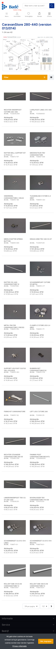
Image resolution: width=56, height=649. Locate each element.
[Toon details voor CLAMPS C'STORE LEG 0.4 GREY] (41, 312)
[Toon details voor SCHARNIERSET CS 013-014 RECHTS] (41, 527)
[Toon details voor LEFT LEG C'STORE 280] (41, 398)
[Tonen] (51, 77)
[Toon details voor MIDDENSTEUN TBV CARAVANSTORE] (41, 139)
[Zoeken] (51, 5)
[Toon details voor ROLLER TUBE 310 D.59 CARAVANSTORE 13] (15, 570)
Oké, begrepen (45, 641)
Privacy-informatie (20, 646)
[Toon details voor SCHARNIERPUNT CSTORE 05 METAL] (41, 269)
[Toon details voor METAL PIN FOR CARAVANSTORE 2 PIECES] (15, 312)
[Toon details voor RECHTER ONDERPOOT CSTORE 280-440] (15, 96)
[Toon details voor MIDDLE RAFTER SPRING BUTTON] (15, 226)
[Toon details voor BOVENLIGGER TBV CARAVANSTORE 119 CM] (41, 484)
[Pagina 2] (51, 606)
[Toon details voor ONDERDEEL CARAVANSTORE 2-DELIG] (15, 183)
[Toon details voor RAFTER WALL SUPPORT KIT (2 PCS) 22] (15, 139)
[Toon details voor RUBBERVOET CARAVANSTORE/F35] (41, 355)
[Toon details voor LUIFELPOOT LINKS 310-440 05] (41, 96)
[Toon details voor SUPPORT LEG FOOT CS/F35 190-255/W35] (15, 355)
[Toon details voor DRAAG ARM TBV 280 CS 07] (41, 226)
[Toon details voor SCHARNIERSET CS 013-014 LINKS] (15, 527)
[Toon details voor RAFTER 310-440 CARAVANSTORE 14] (15, 269)
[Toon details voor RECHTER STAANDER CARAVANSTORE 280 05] (15, 441)
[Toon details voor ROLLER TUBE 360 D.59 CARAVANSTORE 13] (41, 570)
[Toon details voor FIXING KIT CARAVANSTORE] (15, 398)
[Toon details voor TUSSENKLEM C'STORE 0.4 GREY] (41, 183)
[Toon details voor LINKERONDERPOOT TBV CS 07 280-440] (15, 484)
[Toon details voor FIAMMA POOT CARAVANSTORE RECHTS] (41, 441)
